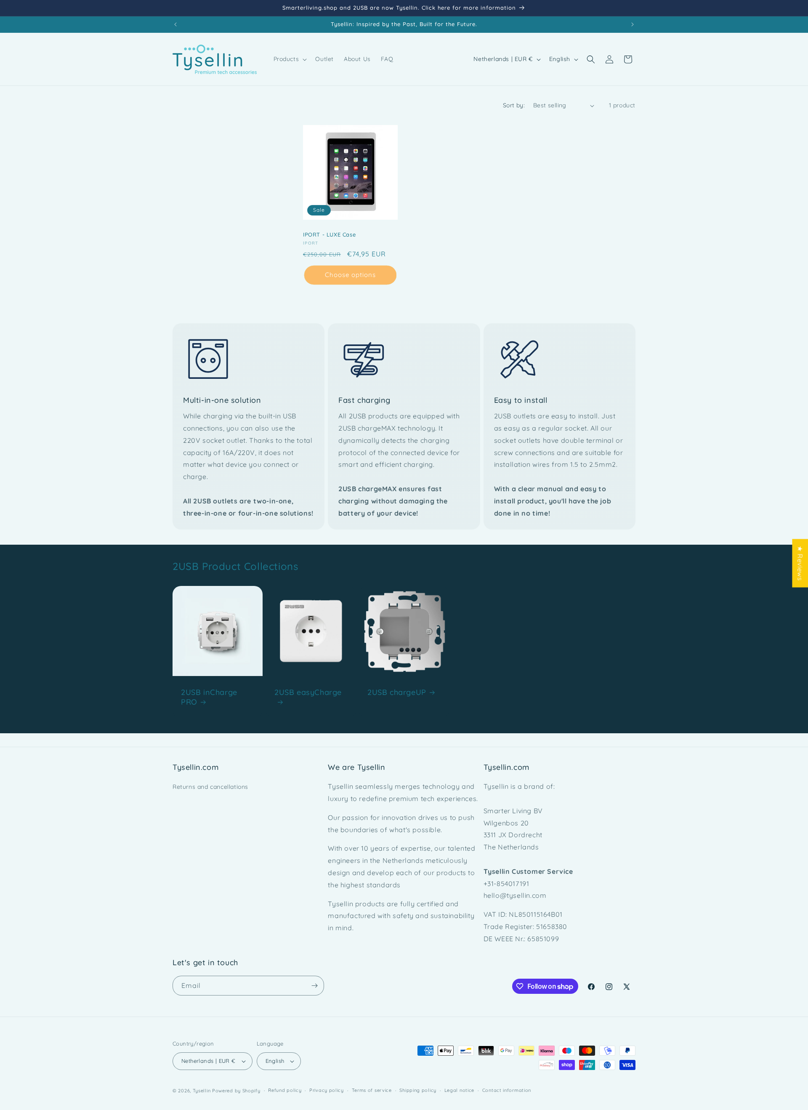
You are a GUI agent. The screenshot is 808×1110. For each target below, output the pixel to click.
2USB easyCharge (308, 692)
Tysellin (202, 1091)
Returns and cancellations (210, 787)
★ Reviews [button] (800, 563)
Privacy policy (326, 1090)
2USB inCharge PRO (209, 696)
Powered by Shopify (236, 1091)
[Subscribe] (314, 986)
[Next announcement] (632, 24)
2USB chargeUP (396, 692)
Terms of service (372, 1090)
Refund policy (284, 1090)
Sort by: (514, 105)
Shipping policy (417, 1090)
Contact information (506, 1090)
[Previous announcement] (175, 24)
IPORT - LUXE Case (329, 234)
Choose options (350, 275)
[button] (289, 59)
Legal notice (459, 1090)
